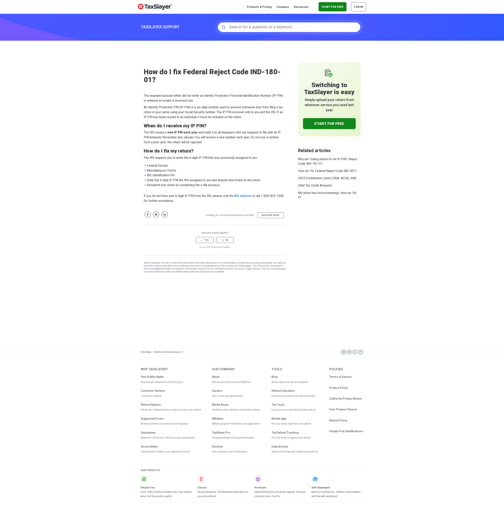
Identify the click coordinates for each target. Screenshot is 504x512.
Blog (274, 376)
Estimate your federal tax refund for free (293, 396)
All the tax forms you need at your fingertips (164, 423)
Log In (358, 6)
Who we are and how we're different (231, 382)
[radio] (205, 240)
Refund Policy (338, 420)
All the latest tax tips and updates (289, 382)
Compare (283, 6)
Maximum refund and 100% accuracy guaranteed (168, 437)
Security (217, 446)
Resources (301, 6)
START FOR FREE (332, 6)
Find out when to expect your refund (290, 437)
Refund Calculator (283, 390)
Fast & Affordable (152, 376)
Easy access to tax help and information (293, 409)
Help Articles (279, 446)
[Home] (155, 6)
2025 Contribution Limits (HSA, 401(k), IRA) (327, 178)
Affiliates (217, 418)
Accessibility (149, 446)
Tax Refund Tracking (285, 432)
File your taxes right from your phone (291, 423)
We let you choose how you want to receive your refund (171, 409)
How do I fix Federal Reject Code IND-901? (327, 171)
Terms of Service (340, 376)
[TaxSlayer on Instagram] (355, 352)
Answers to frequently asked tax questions (294, 451)
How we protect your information (229, 451)
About (216, 376)
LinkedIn (165, 214)
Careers (217, 390)
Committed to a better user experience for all (165, 451)
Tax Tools (277, 404)
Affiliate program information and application (236, 423)
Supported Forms (152, 418)
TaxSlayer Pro (221, 432)
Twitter (156, 214)
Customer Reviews (153, 390)
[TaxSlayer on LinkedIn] (360, 352)
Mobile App (278, 418)
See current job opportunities (227, 396)
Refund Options (151, 404)
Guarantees (148, 432)
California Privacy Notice (345, 398)
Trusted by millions (151, 396)
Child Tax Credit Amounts (315, 185)
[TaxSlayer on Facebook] (349, 352)
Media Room (220, 404)
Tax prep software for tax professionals (233, 437)
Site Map (146, 351)
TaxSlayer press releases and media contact (236, 409)
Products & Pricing (259, 6)
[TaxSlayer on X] (343, 352)
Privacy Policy (338, 387)
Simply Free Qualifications (346, 431)
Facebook (148, 214)
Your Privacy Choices (343, 409)
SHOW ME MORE (270, 215)
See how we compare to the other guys (162, 382)
